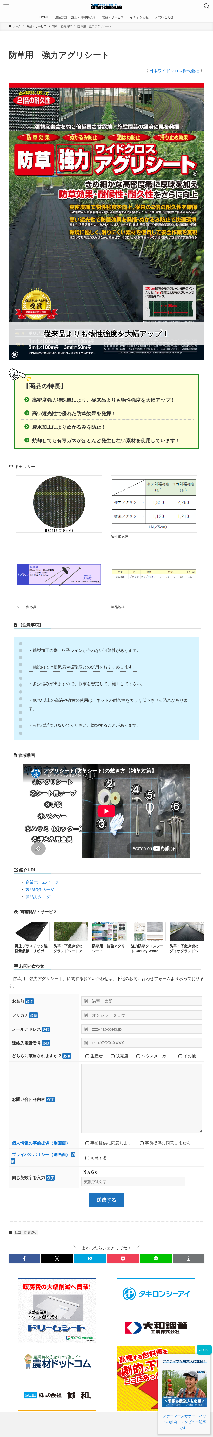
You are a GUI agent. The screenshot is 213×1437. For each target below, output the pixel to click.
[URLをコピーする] (188, 1258)
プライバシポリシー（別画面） (41, 1154)
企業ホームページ (42, 882)
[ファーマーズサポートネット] (106, 6)
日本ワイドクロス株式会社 (174, 71)
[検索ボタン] (207, 6)
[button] (24, 1258)
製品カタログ (37, 896)
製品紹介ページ (40, 889)
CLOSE (204, 1349)
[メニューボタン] (6, 6)
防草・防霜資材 (26, 1232)
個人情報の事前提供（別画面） (41, 1143)
